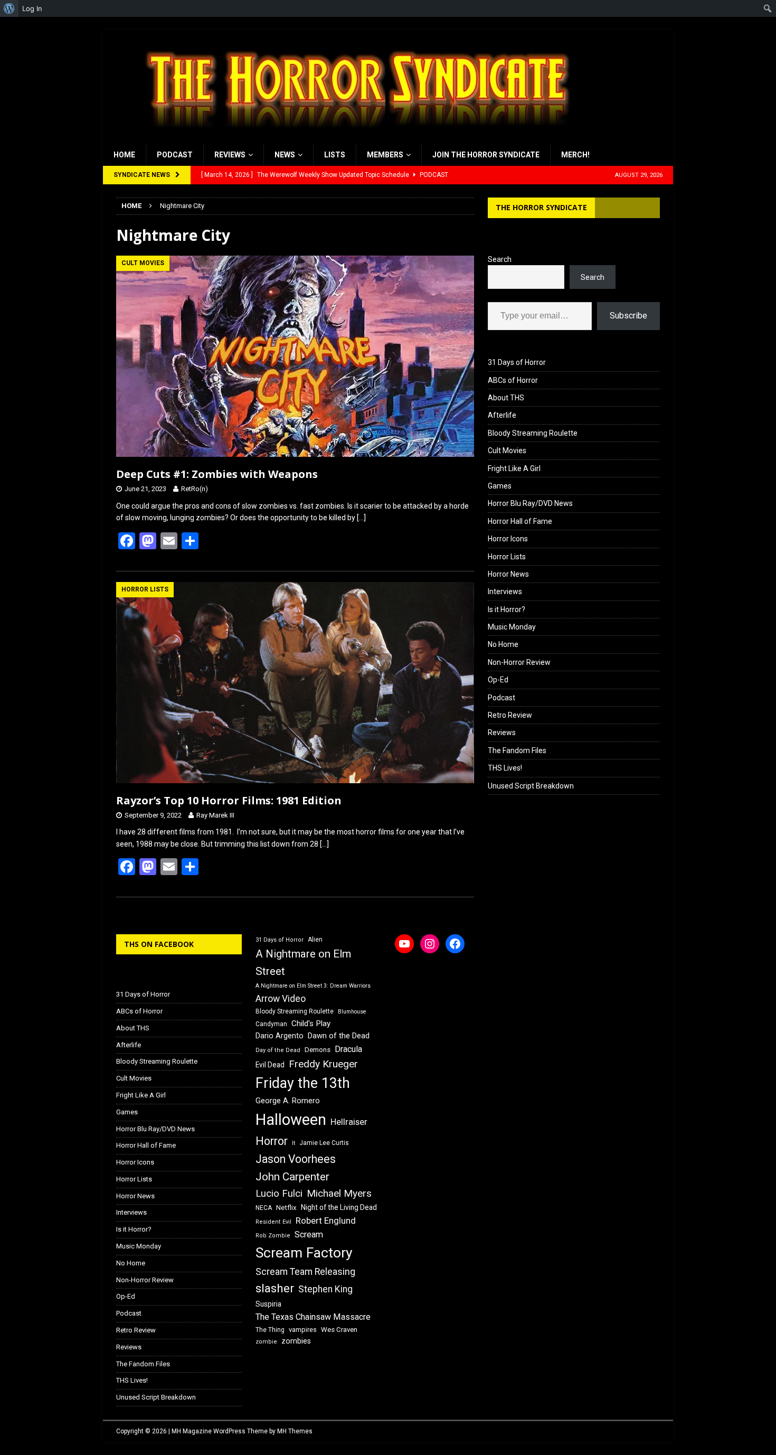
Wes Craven (339, 1330)
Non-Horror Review (519, 662)
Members (385, 155)
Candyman (271, 1024)
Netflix (286, 1208)
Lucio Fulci (278, 1193)
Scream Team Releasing (305, 1271)
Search (500, 259)
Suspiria (268, 1304)
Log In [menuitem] (32, 8)
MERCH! (575, 155)
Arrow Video (280, 998)
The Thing (270, 1330)
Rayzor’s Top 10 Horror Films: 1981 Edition (229, 800)
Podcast (175, 155)
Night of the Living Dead (339, 1207)
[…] (361, 517)
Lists (334, 155)
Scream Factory (304, 1252)
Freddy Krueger (323, 1064)
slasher (274, 1288)
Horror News (508, 574)
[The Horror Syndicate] (353, 138)
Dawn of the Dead (339, 1035)
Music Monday (512, 627)
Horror (271, 1141)
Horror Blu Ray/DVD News (530, 503)
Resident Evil (273, 1221)
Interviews (505, 591)
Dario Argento (279, 1035)
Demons (317, 1050)
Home (124, 155)
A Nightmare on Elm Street (303, 962)
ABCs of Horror (513, 380)
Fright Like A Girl (514, 468)
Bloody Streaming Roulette (533, 433)
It (293, 1143)
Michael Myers (339, 1193)
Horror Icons (508, 538)
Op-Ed (498, 679)
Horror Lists (507, 556)
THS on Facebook (159, 944)
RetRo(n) (194, 489)
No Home (503, 644)
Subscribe (628, 316)
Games (500, 486)
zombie (266, 1341)
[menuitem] (9, 8)
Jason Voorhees (295, 1159)
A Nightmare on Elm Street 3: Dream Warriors (313, 985)
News (285, 155)
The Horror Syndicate (541, 207)
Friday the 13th (302, 1083)
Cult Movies (507, 450)
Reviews (229, 155)
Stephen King (325, 1289)
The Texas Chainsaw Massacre (313, 1317)
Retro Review (510, 715)
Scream (309, 1234)
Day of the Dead (277, 1050)
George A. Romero (287, 1100)
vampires (303, 1330)
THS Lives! (505, 768)
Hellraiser (348, 1122)
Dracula (348, 1049)
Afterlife (502, 415)
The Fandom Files (517, 750)
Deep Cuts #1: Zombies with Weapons (217, 474)
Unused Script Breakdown (531, 786)
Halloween (290, 1120)
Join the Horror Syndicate (486, 155)
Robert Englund (326, 1220)
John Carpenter (292, 1176)
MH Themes (295, 1431)
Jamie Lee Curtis (324, 1143)
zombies (296, 1341)
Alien (315, 939)
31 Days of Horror (517, 362)
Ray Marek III (215, 815)
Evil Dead (270, 1064)
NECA (263, 1208)
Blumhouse (352, 1011)
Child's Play (310, 1023)
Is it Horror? (506, 609)
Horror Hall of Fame (520, 521)
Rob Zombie (272, 1235)
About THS (506, 397)
